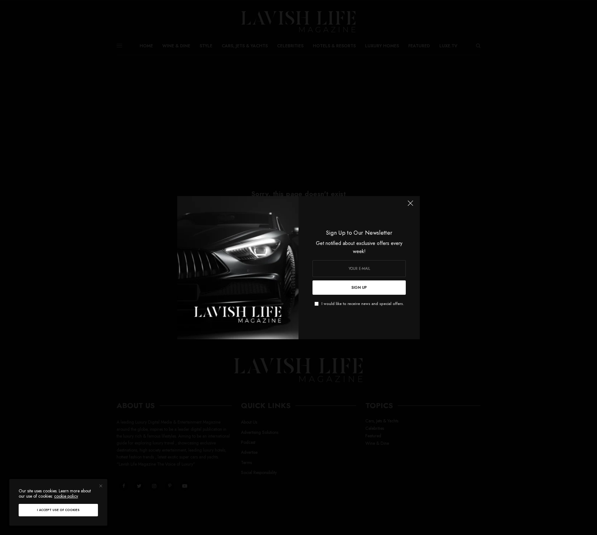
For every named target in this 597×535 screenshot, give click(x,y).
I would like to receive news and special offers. (363, 304)
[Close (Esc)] (410, 206)
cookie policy (66, 496)
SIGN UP (359, 287)
